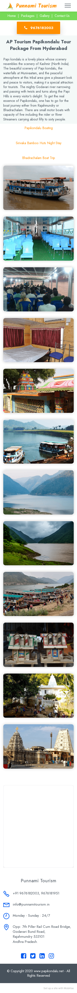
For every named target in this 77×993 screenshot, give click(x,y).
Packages (27, 15)
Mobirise (69, 988)
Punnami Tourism (36, 6)
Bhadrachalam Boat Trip (38, 157)
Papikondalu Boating (38, 128)
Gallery (44, 15)
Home (11, 15)
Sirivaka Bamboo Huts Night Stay (38, 143)
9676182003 (41, 28)
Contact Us (62, 15)
